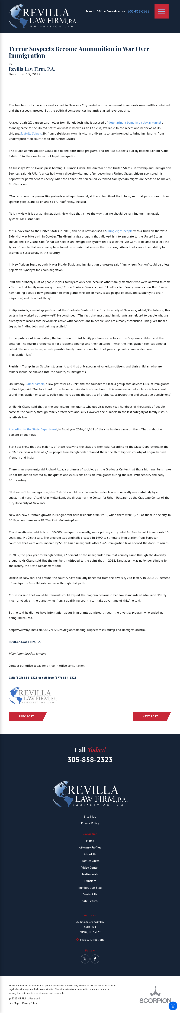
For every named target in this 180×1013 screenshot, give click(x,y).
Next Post (150, 716)
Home (90, 841)
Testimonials (90, 874)
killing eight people (119, 231)
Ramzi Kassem (34, 384)
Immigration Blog (90, 888)
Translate (90, 881)
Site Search (90, 901)
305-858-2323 (139, 11)
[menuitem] (90, 841)
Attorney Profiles (90, 847)
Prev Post (26, 716)
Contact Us (90, 894)
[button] (173, 1006)
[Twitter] (85, 958)
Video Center (90, 867)
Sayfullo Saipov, (30, 133)
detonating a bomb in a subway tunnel (134, 122)
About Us (90, 854)
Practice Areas (90, 861)
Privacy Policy (90, 823)
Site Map (90, 816)
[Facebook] (95, 958)
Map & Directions (92, 940)
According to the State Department (33, 429)
